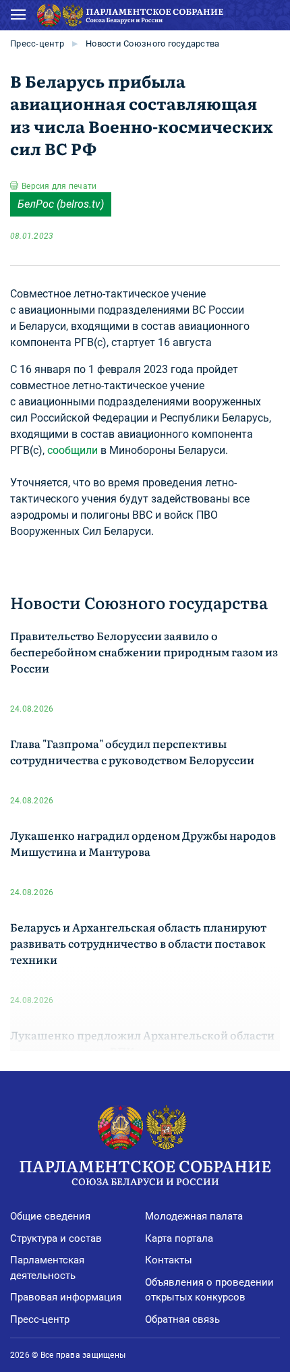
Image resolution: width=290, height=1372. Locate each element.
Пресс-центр (37, 43)
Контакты (168, 1260)
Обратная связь (182, 1319)
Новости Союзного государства (152, 43)
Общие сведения (50, 1216)
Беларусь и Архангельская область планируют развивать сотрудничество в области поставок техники (138, 943)
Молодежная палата (194, 1216)
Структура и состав (56, 1238)
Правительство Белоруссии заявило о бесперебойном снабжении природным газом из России (144, 651)
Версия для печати (59, 186)
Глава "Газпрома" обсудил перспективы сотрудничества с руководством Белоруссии (132, 751)
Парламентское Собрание (145, 1170)
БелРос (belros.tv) (61, 204)
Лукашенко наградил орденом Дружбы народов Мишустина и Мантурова (143, 843)
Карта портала (179, 1238)
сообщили (72, 450)
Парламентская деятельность (47, 1268)
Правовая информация (65, 1297)
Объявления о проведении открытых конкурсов (209, 1290)
